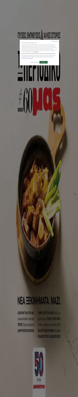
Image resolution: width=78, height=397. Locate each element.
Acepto (43, 62)
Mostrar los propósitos (35, 62)
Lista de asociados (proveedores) (27, 58)
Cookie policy (36, 51)
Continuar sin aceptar (54, 41)
